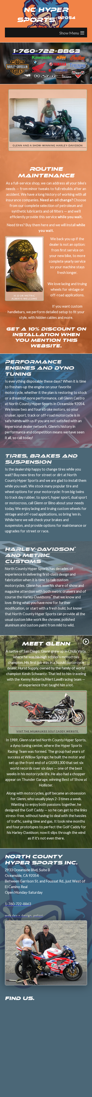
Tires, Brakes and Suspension (41, 459)
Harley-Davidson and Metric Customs (40, 555)
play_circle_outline (86, 641)
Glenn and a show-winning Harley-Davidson (48, 145)
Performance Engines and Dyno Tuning (39, 368)
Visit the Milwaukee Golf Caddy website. (47, 731)
